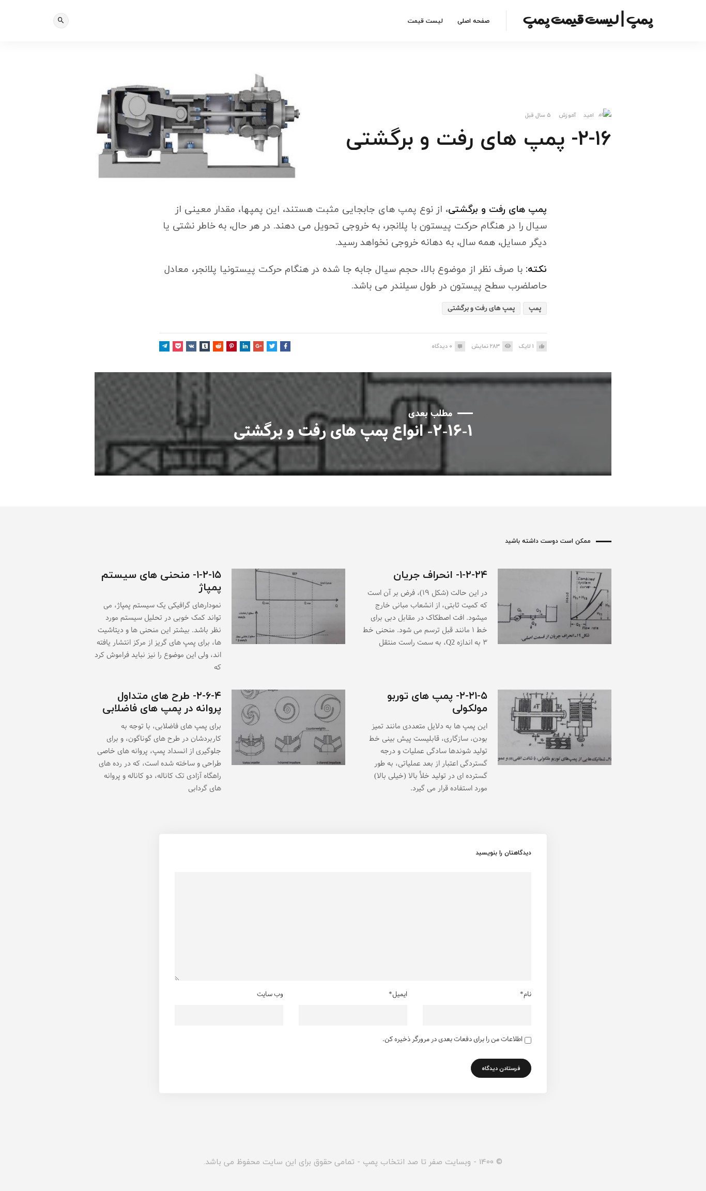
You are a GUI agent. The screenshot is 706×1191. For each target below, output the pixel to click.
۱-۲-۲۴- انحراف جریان (440, 575)
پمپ (535, 308)
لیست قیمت (425, 21)
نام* (525, 994)
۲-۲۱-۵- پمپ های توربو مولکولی (437, 701)
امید (589, 115)
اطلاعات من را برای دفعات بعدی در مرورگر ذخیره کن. (452, 1039)
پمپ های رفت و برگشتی (497, 209)
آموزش (567, 115)
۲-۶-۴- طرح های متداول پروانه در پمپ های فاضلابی (161, 701)
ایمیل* (398, 994)
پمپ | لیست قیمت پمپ (588, 19)
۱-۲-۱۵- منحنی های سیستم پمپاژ (161, 581)
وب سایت (270, 994)
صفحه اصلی (473, 21)
